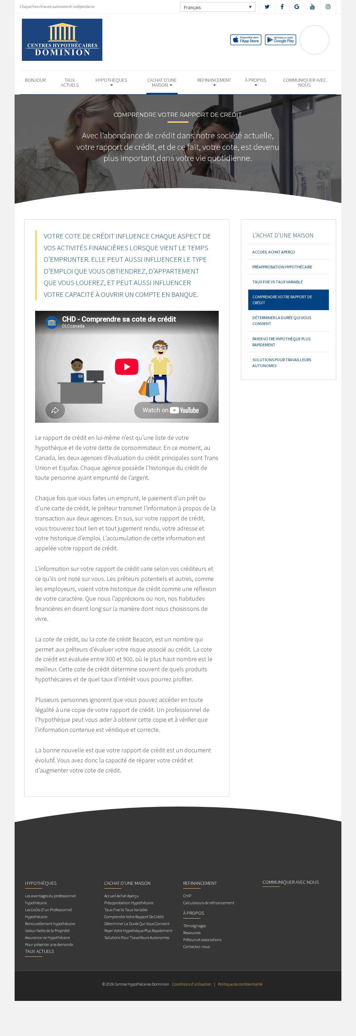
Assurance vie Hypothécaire (47, 937)
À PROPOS (255, 80)
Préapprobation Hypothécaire (282, 266)
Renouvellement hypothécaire (50, 923)
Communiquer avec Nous (304, 82)
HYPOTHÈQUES (111, 80)
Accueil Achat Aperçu (273, 251)
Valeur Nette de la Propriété (47, 930)
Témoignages (194, 925)
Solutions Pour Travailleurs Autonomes (281, 362)
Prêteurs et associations (202, 939)
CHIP (187, 895)
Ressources (192, 932)
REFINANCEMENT (214, 80)
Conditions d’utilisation (191, 984)
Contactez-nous (196, 946)
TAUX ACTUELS (70, 82)
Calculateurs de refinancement (208, 902)
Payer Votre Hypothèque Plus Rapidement (281, 341)
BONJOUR (35, 80)
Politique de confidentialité (240, 984)
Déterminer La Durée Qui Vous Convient (281, 320)
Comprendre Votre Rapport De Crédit (282, 299)
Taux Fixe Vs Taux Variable (277, 281)
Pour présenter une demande (49, 944)
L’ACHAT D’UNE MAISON (162, 82)
